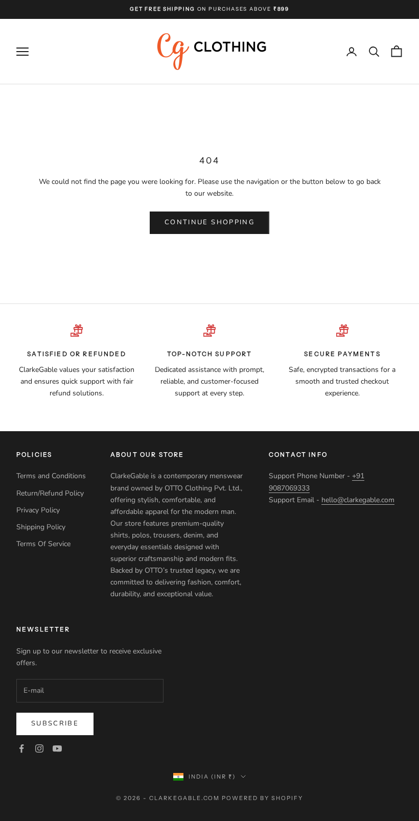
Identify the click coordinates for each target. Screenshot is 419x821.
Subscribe (55, 723)
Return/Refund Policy (50, 493)
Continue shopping (209, 222)
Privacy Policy (39, 510)
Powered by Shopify (262, 798)
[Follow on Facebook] (21, 748)
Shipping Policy (41, 527)
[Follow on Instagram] (39, 748)
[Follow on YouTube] (57, 748)
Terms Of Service (43, 544)
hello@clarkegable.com (357, 500)
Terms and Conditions (51, 476)
